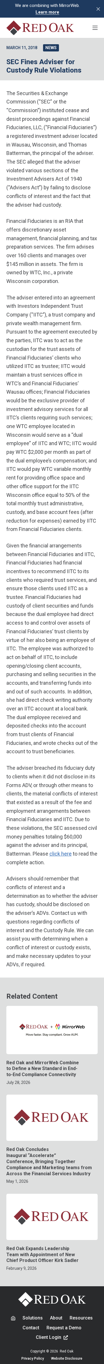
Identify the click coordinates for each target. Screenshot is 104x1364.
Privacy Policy (32, 1358)
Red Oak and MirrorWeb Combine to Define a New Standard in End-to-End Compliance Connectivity (42, 1069)
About (56, 1318)
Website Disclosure (66, 1358)
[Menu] (95, 27)
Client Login (48, 1337)
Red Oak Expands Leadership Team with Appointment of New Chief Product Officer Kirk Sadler (42, 1254)
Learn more (47, 12)
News (51, 47)
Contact (31, 1327)
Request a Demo (64, 1327)
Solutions (33, 1318)
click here (60, 854)
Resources (81, 1318)
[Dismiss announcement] (98, 9)
